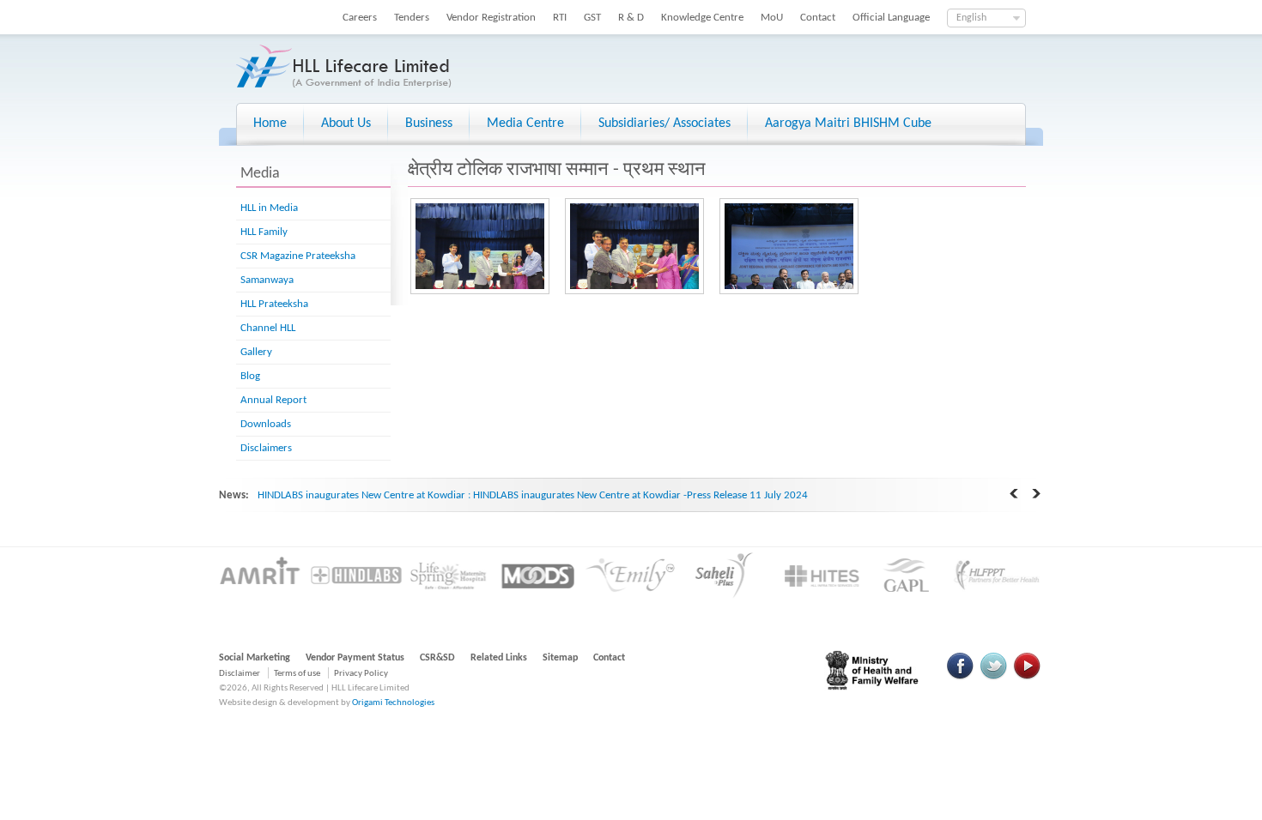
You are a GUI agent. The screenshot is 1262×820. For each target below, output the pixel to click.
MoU (772, 17)
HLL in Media (269, 208)
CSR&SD (437, 658)
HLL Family (264, 232)
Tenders (411, 17)
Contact (817, 17)
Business (428, 123)
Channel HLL (267, 328)
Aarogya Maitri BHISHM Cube (848, 123)
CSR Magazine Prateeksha (297, 256)
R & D (631, 17)
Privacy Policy (361, 673)
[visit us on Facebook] (960, 677)
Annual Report (273, 400)
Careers (360, 17)
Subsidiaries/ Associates (664, 123)
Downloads (265, 424)
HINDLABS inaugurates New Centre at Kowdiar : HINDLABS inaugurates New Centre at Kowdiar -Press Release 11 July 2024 (533, 495)
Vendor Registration (491, 17)
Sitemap (560, 658)
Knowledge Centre (702, 17)
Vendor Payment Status (355, 658)
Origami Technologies (393, 703)
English (971, 18)
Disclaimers (266, 448)
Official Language (891, 17)
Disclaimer (239, 673)
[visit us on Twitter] (993, 677)
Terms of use (297, 673)
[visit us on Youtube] (1027, 677)
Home (270, 123)
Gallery (256, 352)
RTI (560, 17)
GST (592, 17)
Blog (250, 376)
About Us (346, 123)
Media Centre (525, 123)
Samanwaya (267, 280)
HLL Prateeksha (274, 304)
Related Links (498, 658)
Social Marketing (254, 658)
